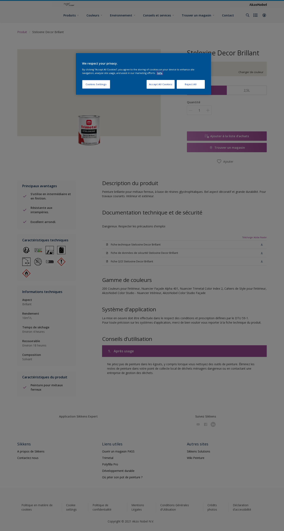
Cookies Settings (96, 84)
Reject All (191, 84)
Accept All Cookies (160, 84)
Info (159, 73)
